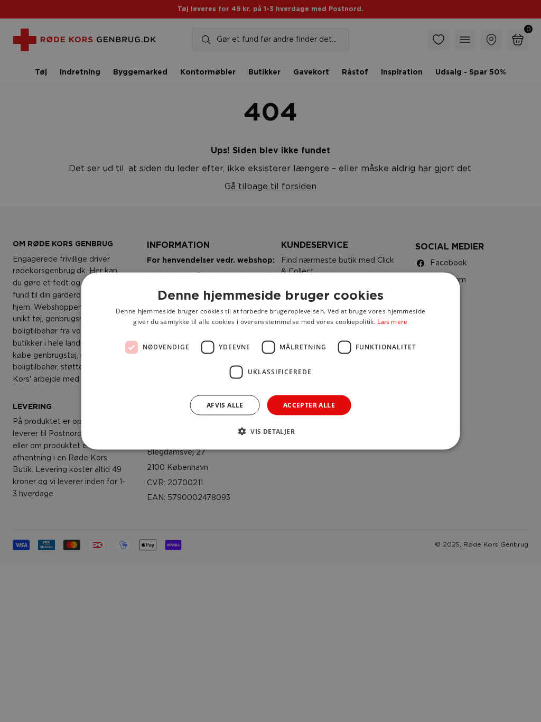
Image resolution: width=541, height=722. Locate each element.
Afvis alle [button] (225, 404)
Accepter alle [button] (309, 404)
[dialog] (270, 361)
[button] (270, 430)
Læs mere (392, 321)
